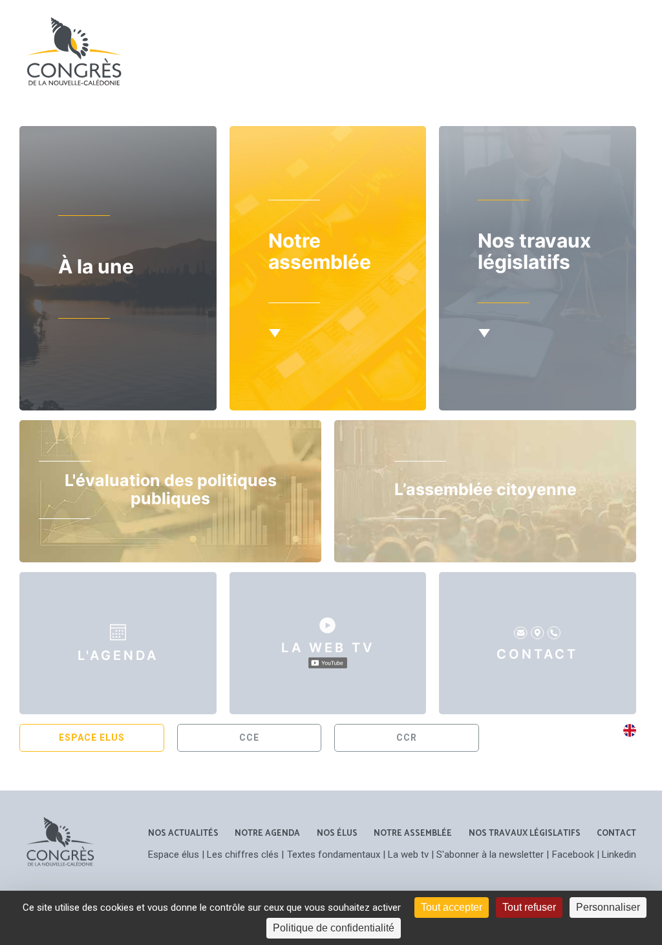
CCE (249, 737)
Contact (616, 833)
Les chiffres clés (243, 854)
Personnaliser (608, 907)
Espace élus (173, 854)
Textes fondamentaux (333, 854)
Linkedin (619, 854)
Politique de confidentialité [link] (333, 927)
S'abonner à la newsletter (490, 854)
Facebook (573, 854)
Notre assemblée (413, 833)
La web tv (408, 854)
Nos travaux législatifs (525, 833)
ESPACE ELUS (92, 737)
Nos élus (337, 833)
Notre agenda (267, 833)
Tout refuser (529, 907)
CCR (406, 737)
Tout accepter (451, 907)
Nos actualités (183, 833)
